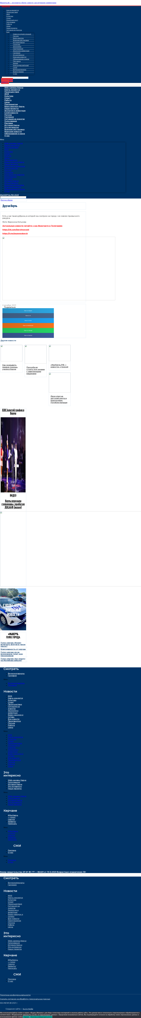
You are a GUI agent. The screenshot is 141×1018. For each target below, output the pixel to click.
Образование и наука (14, 134)
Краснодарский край (21, 65)
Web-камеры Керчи (13, 88)
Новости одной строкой (22, 34)
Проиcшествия (12, 12)
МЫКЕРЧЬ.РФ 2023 (9, 195)
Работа (7, 100)
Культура (8, 96)
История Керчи (11, 125)
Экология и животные (15, 111)
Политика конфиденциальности (15, 995)
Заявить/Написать (12, 823)
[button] (7, 81)
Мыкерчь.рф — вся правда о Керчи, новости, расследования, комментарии (28, 3)
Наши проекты (11, 109)
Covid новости (11, 113)
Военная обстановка (14, 129)
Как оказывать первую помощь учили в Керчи (10, 367)
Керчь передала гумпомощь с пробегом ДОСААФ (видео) (13, 504)
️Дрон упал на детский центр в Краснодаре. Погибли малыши (59, 399)
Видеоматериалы (16, 674)
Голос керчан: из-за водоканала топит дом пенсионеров (12, 654)
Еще (7, 32)
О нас (15, 74)
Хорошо (26, 1017)
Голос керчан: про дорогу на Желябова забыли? (13, 660)
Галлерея (9, 117)
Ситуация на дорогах (14, 30)
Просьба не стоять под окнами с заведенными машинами (35, 370)
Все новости (13, 719)
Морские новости (13, 132)
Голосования (10, 121)
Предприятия (11, 104)
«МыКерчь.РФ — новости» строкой (59, 366)
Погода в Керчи (7, 200)
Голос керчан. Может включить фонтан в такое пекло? (13, 644)
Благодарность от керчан (13, 649)
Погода (8, 115)
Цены (7, 102)
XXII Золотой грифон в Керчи (13, 412)
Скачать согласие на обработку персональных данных (25, 999)
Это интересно (11, 127)
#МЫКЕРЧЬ (6, 7)
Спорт (7, 98)
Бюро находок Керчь (14, 106)
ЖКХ (6, 94)
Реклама (8, 123)
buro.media (28, 1009)
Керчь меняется (12, 90)
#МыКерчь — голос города (13, 817)
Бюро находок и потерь (15, 915)
